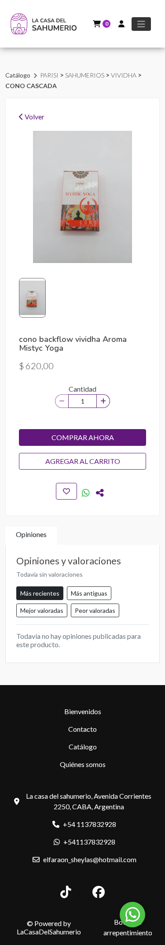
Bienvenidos (82, 711)
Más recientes (39, 593)
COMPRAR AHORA (82, 437)
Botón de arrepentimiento (127, 927)
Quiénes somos (83, 764)
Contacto (82, 729)
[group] (82, 197)
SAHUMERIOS (85, 75)
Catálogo (18, 75)
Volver (33, 116)
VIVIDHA (124, 75)
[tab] (31, 535)
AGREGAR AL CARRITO (82, 461)
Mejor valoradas (41, 610)
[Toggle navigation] (141, 24)
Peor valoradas (95, 610)
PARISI (50, 75)
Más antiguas (89, 593)
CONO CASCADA (31, 85)
